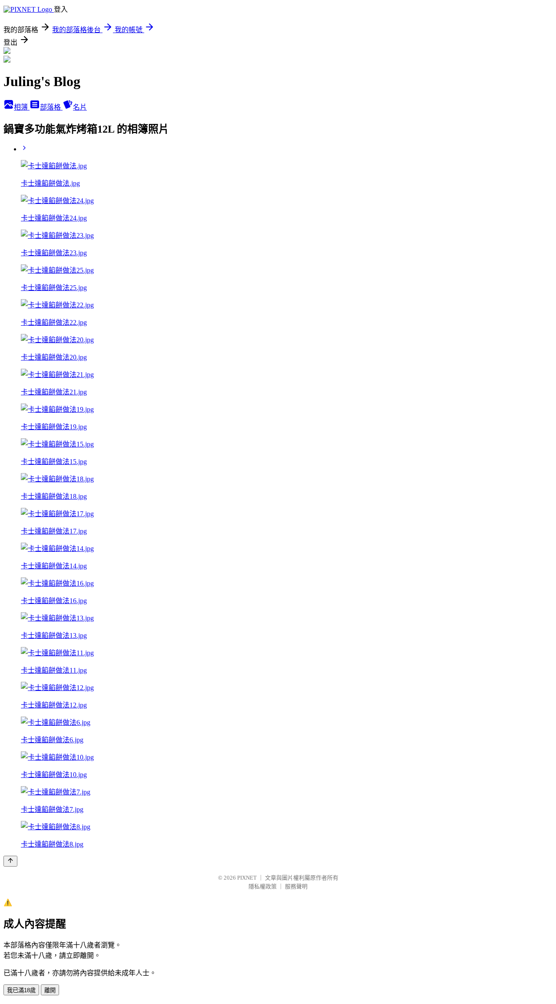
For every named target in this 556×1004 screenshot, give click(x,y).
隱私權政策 (262, 886)
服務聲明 (296, 886)
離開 (50, 990)
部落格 (51, 107)
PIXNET (247, 877)
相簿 (22, 107)
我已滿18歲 (21, 990)
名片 (80, 107)
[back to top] (10, 861)
